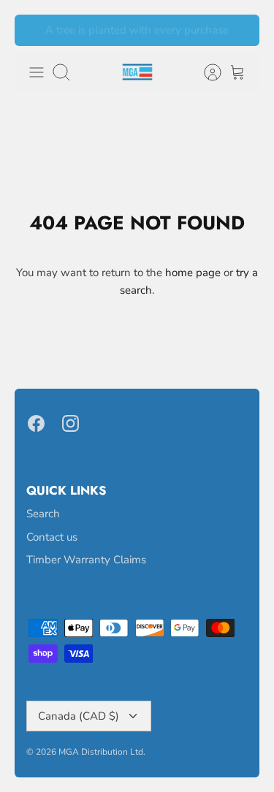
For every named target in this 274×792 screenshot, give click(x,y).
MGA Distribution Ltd (100, 752)
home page (193, 272)
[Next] (240, 31)
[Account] (205, 72)
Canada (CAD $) (78, 716)
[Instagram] (70, 423)
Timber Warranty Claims (86, 559)
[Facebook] (36, 423)
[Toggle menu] (36, 72)
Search (43, 513)
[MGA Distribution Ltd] (137, 72)
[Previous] (34, 31)
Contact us (51, 537)
